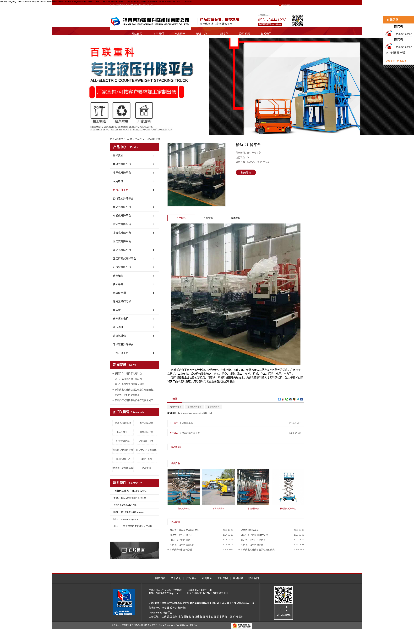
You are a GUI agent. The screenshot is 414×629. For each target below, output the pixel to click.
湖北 (219, 616)
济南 (224, 616)
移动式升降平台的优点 (181, 535)
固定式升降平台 (122, 241)
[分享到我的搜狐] (294, 399)
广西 (230, 616)
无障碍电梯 (119, 293)
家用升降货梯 (146, 423)
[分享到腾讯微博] (298, 399)
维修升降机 (146, 459)
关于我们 (158, 33)
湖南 (191, 616)
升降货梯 (118, 155)
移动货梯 (146, 468)
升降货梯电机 (120, 318)
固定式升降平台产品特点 (253, 540)
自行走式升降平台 (123, 198)
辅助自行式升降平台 (123, 468)
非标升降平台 (123, 432)
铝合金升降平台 (122, 267)
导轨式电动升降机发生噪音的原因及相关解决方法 (136, 389)
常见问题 (244, 33)
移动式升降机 (213, 407)
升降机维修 (119, 335)
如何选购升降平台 (250, 530)
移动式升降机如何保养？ (182, 549)
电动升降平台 (175, 407)
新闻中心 (201, 33)
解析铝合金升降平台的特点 (128, 373)
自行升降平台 (153, 139)
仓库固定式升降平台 (123, 450)
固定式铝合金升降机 (146, 450)
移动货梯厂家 (123, 459)
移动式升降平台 (122, 207)
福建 (197, 616)
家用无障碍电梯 (123, 423)
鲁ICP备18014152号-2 (169, 625)
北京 (180, 616)
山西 (213, 616)
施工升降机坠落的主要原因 (128, 378)
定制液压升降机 (146, 441)
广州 (235, 616)
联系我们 (266, 33)
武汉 (169, 616)
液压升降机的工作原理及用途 (129, 384)
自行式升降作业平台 (189, 432)
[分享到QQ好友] (290, 399)
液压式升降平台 (122, 172)
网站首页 (136, 33)
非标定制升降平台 (123, 344)
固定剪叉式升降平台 (124, 258)
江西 (202, 616)
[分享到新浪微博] (283, 399)
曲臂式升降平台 (122, 232)
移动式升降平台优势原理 (182, 544)
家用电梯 (118, 181)
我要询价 (246, 172)
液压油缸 (118, 327)
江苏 (164, 616)
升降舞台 (118, 275)
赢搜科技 (193, 625)
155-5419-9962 (404, 34)
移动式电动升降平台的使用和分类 (258, 549)
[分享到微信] (286, 399)
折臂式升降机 (123, 441)
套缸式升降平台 (122, 224)
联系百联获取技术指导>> (270, 24)
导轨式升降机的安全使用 (127, 395)
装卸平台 (118, 284)
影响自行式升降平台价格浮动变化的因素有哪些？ (136, 400)
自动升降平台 (186, 423)
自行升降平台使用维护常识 (254, 535)
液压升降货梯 (161, 607)
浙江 (186, 616)
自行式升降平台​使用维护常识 (184, 530)
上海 (175, 616)
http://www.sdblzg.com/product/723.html (194, 413)
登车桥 (117, 310)
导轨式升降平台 (122, 164)
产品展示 (179, 33)
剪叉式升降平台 (122, 250)
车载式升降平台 (122, 215)
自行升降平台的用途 (180, 540)
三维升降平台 (120, 353)
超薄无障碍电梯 (122, 301)
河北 (208, 616)
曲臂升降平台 (146, 432)
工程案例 (223, 33)
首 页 (129, 139)
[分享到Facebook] (301, 399)
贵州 (241, 616)
